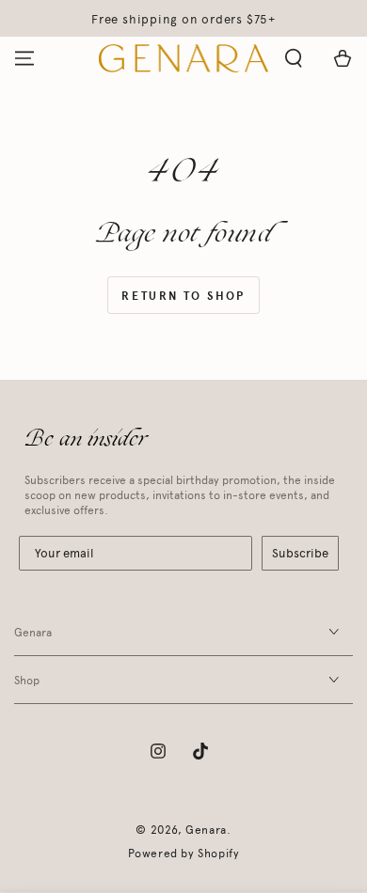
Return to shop (183, 296)
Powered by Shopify (184, 853)
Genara (206, 830)
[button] (293, 58)
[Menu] (24, 58)
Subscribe (300, 553)
